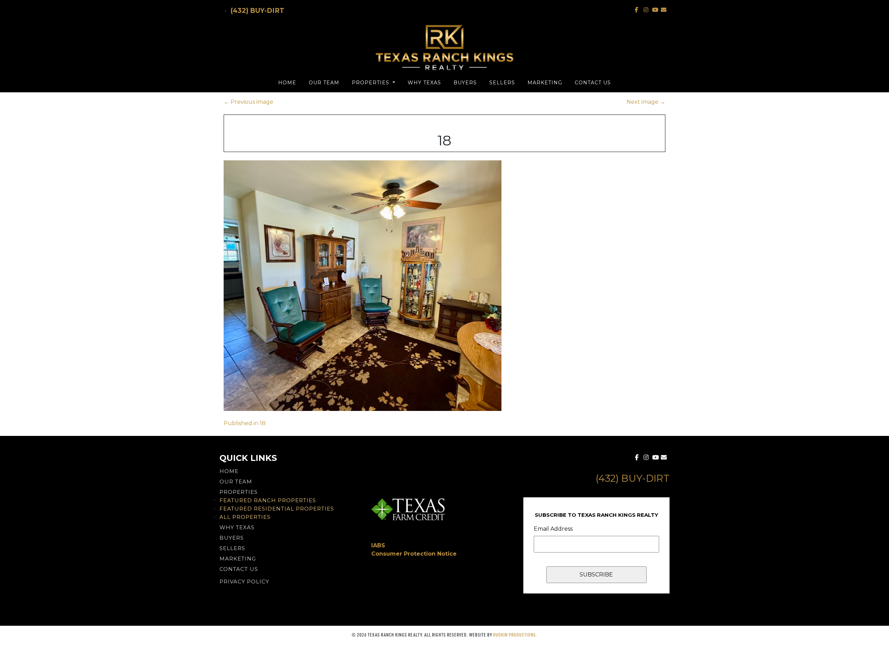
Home (287, 82)
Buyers (465, 82)
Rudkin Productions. (515, 635)
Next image (645, 102)
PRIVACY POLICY (244, 581)
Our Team (324, 82)
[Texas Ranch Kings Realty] (444, 48)
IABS (378, 545)
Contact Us (593, 82)
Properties (371, 82)
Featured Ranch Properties (267, 500)
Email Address (553, 528)
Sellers (502, 82)
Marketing (544, 82)
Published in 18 (245, 423)
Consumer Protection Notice (414, 553)
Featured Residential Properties (276, 508)
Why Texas (424, 82)
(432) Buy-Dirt (257, 11)
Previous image (248, 102)
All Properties (245, 517)
